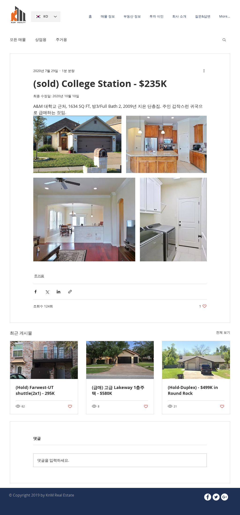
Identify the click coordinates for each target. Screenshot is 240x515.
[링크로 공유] (70, 291)
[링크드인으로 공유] (58, 291)
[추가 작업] (204, 70)
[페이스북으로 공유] (35, 291)
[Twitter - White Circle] (216, 497)
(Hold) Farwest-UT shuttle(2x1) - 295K (35, 390)
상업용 (40, 39)
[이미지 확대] (77, 144)
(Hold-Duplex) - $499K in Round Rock (193, 390)
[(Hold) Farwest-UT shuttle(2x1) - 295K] (44, 360)
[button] (106, 16)
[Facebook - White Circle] (207, 497)
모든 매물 (18, 39)
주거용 (61, 39)
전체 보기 (223, 332)
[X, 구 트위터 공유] (47, 291)
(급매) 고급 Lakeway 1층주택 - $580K (118, 390)
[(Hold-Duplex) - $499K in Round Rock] (196, 360)
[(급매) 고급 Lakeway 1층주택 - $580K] (120, 360)
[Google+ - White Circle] (224, 497)
